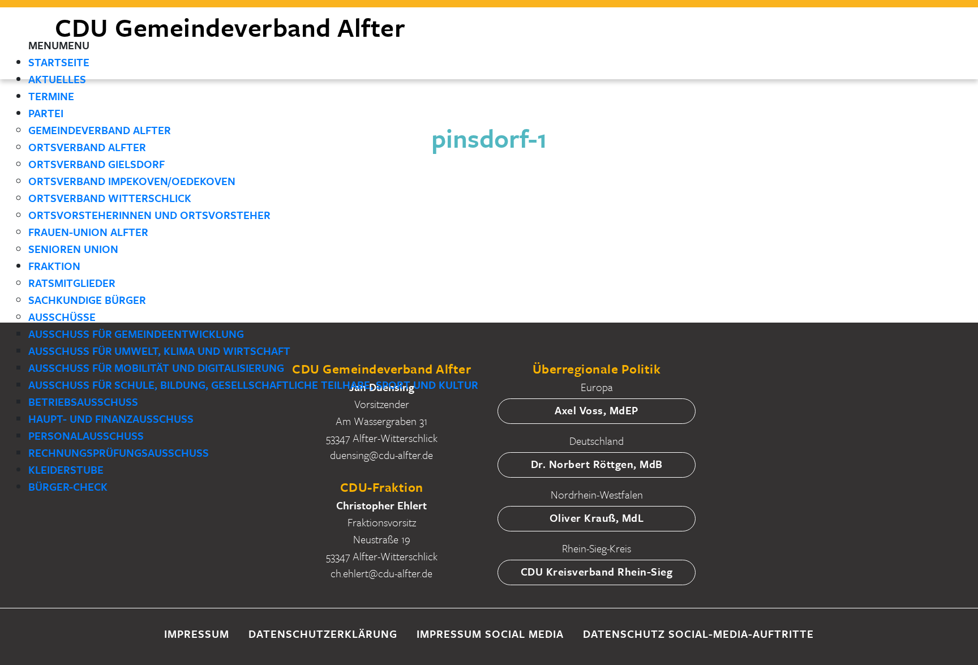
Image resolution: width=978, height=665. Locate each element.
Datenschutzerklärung (322, 633)
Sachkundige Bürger (87, 299)
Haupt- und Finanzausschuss (111, 418)
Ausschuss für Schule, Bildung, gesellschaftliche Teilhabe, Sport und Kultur (253, 384)
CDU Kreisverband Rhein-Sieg (597, 571)
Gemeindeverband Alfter (99, 130)
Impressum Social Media (490, 633)
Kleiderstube (66, 469)
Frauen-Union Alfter (88, 231)
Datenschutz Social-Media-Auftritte (698, 633)
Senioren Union (73, 248)
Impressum (196, 633)
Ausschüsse (62, 316)
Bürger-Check (68, 486)
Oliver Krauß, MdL (597, 517)
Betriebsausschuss (83, 401)
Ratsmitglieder (71, 282)
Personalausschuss (86, 435)
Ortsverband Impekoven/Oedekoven (131, 180)
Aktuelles (57, 79)
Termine (51, 96)
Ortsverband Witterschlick (109, 197)
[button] (58, 45)
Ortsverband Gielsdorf (96, 163)
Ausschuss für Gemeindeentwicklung (136, 333)
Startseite (58, 62)
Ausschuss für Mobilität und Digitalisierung (156, 367)
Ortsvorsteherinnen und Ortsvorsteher (149, 214)
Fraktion (54, 265)
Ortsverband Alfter (87, 147)
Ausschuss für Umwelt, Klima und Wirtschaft (159, 350)
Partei (45, 113)
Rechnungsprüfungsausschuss (118, 452)
